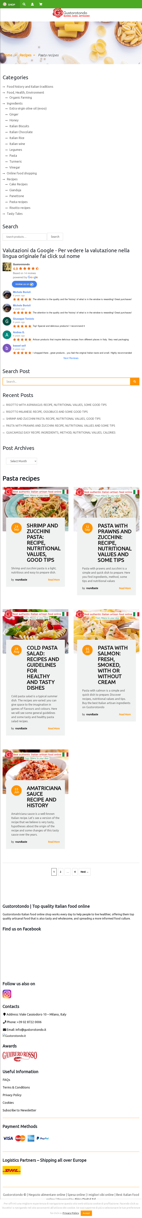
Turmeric (15, 161)
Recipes (26, 55)
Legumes (15, 149)
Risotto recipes (19, 207)
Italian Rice (16, 138)
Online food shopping (22, 173)
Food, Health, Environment (25, 92)
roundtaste (21, 579)
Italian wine (17, 143)
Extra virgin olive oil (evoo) (28, 108)
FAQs (6, 1079)
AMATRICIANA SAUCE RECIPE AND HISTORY (44, 796)
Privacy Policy (12, 1095)
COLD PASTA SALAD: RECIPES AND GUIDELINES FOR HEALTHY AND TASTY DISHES (43, 668)
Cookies (8, 1102)
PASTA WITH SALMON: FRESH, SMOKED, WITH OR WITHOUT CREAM (113, 665)
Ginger (14, 114)
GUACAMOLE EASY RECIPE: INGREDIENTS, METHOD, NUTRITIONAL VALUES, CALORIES (61, 432)
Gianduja (15, 190)
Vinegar (14, 167)
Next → (85, 871)
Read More (54, 579)
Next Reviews (71, 358)
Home (7, 55)
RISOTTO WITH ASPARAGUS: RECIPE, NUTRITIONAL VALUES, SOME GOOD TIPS (56, 404)
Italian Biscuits (19, 126)
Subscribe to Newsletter (19, 1110)
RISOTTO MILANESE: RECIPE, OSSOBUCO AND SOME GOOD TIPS (47, 411)
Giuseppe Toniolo (23, 318)
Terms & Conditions (16, 1087)
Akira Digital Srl (85, 1199)
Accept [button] (86, 1213)
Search (55, 236)
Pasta (13, 155)
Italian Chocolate (21, 132)
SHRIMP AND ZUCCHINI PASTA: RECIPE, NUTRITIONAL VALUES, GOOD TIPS (53, 418)
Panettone (16, 196)
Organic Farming (20, 97)
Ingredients (15, 103)
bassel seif (19, 345)
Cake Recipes (18, 184)
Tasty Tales (15, 213)
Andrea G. (19, 332)
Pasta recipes (18, 202)
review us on (22, 284)
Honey (14, 120)
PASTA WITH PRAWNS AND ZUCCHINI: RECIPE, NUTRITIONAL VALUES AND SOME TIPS (60, 425)
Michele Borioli (22, 292)
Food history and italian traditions (30, 86)
